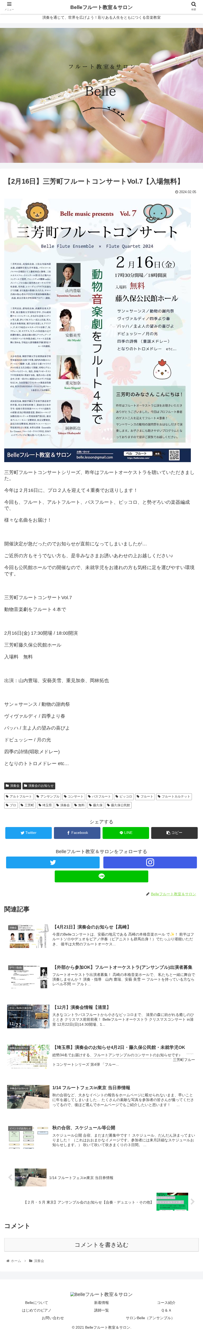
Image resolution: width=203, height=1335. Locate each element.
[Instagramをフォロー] (150, 862)
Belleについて (36, 1302)
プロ (13, 805)
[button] (187, 779)
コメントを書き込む (102, 1244)
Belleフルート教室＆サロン (101, 7)
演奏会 (65, 805)
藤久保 (98, 805)
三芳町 (29, 805)
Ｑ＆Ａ (166, 1310)
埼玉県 (47, 805)
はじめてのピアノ (37, 1310)
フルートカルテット (176, 796)
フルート (147, 796)
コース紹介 (166, 1302)
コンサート (76, 796)
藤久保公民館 (120, 805)
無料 (81, 805)
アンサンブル (49, 796)
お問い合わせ (53, 1318)
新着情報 (101, 1302)
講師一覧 (101, 1310)
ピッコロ (125, 796)
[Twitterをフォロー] (52, 862)
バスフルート (101, 796)
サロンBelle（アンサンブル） (150, 1318)
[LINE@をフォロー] (101, 876)
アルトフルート (21, 796)
